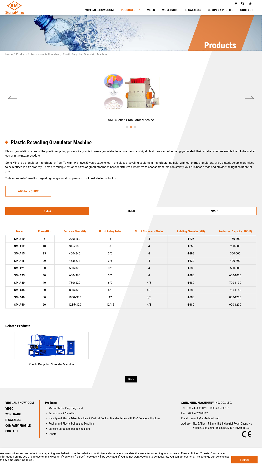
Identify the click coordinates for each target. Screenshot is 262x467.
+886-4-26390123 (197, 408)
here (191, 456)
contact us (110, 178)
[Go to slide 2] (131, 126)
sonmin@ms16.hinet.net (205, 418)
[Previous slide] (12, 97)
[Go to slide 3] (135, 126)
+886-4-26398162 (198, 413)
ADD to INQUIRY (28, 191)
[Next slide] (249, 97)
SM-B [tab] (131, 211)
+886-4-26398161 (220, 408)
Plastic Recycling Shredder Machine (51, 351)
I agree (244, 459)
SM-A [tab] (47, 211)
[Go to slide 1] (127, 126)
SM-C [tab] (214, 211)
